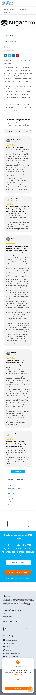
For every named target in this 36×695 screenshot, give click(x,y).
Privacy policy (18, 674)
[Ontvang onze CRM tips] (30, 689)
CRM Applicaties (10, 50)
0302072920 (9, 650)
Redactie (9, 47)
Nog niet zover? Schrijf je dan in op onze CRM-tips (18, 578)
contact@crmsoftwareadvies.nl (13, 653)
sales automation (12, 81)
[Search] (26, 629)
